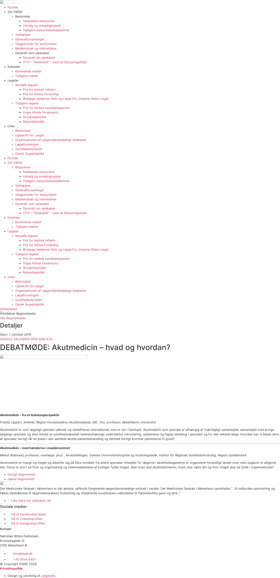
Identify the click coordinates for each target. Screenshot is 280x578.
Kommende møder (28, 71)
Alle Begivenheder (13, 318)
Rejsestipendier (34, 121)
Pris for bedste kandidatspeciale (46, 108)
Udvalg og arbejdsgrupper (42, 25)
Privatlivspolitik (11, 568)
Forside (13, 7)
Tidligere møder (26, 76)
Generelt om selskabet (39, 57)
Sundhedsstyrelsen (28, 149)
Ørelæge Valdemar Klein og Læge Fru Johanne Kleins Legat (66, 99)
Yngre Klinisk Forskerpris (40, 112)
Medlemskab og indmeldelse (35, 48)
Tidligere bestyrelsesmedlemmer (46, 30)
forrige (21, 474)
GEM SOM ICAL (42, 339)
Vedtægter (23, 35)
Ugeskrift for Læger (29, 135)
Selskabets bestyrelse (38, 21)
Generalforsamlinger (29, 39)
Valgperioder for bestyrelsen (35, 44)
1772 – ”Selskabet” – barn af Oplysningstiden (55, 62)
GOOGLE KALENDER (15, 339)
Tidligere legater (27, 103)
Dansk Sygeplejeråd (29, 153)
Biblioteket (23, 131)
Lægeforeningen (27, 144)
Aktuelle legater (26, 85)
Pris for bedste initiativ (39, 89)
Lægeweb (48, 576)
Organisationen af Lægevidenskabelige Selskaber (50, 140)
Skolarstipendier (34, 117)
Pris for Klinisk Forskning (40, 94)
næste (21, 479)
